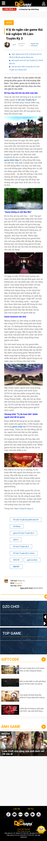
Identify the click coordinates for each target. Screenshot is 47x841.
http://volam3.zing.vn (23, 508)
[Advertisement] (23, 781)
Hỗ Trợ (31, 809)
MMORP (16, 567)
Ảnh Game (10, 726)
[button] (45, 623)
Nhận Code (29, 669)
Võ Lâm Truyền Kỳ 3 (21, 546)
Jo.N (14, 44)
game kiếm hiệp (11, 160)
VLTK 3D (16, 560)
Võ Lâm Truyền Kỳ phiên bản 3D (25, 520)
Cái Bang (16, 526)
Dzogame (18, 583)
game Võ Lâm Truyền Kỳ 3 (23, 533)
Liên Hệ (16, 809)
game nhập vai (19, 426)
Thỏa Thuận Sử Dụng (23, 831)
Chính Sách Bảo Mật (23, 829)
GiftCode (10, 659)
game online (32, 560)
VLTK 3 (15, 540)
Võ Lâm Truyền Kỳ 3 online (23, 553)
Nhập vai (21, 581)
